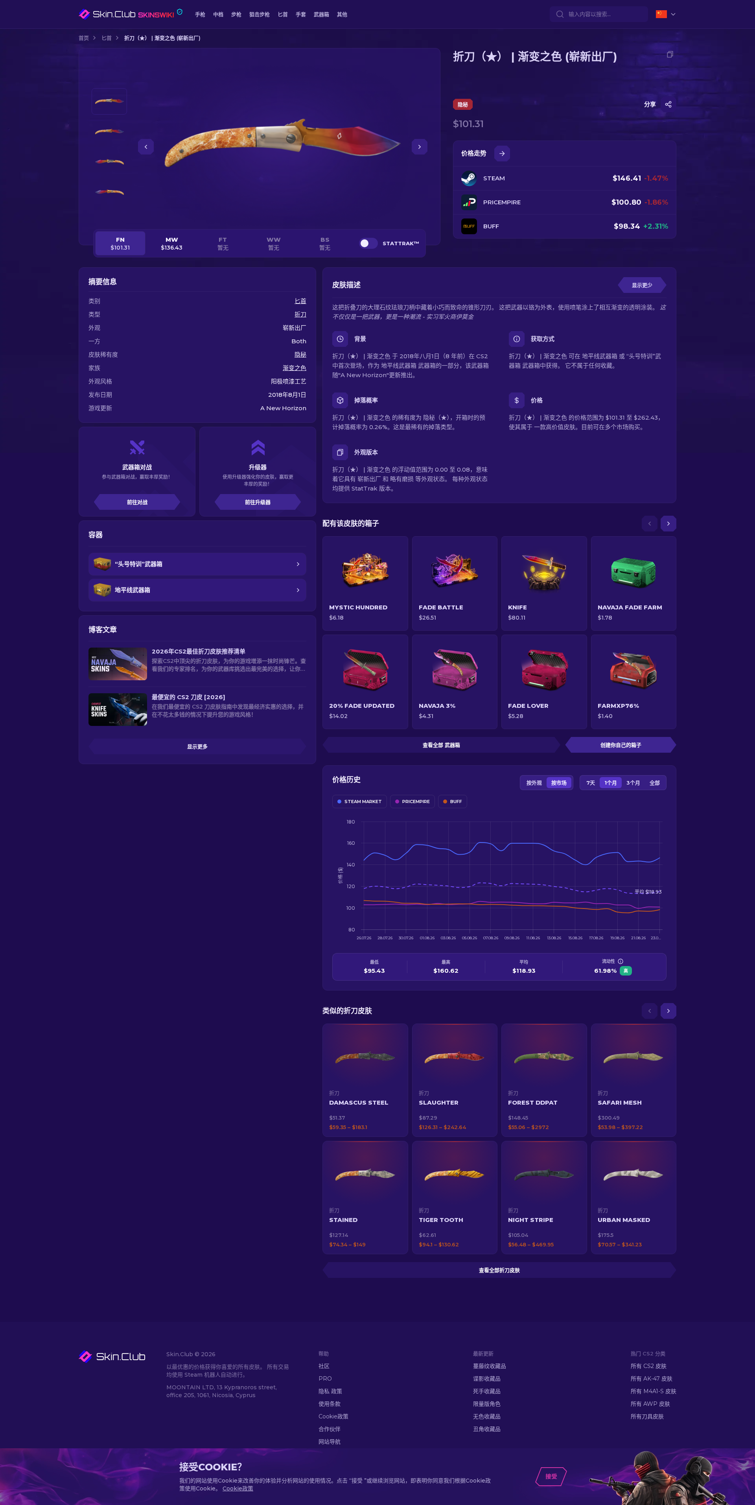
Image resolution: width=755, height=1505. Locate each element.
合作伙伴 (330, 1429)
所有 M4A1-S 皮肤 (653, 1391)
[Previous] (649, 523)
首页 (84, 38)
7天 (590, 782)
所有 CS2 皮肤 (649, 1366)
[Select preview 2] (109, 131)
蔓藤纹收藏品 (489, 1366)
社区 (324, 1366)
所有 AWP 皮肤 (650, 1403)
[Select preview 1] (109, 101)
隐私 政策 (330, 1391)
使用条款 (330, 1403)
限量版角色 (487, 1403)
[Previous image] (146, 147)
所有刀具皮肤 (647, 1416)
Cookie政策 (333, 1416)
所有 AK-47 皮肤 (651, 1378)
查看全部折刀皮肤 (499, 1270)
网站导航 (330, 1441)
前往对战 (137, 502)
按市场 (559, 782)
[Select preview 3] (109, 162)
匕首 (106, 38)
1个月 (610, 782)
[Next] (668, 523)
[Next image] (419, 147)
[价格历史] (502, 153)
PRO (325, 1378)
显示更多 (197, 746)
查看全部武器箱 (441, 745)
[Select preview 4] (109, 192)
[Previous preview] (109, 79)
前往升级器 (258, 502)
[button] (365, 1080)
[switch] (368, 243)
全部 (655, 782)
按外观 (534, 782)
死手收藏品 (487, 1391)
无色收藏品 (487, 1416)
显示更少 (642, 285)
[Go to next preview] (109, 215)
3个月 (633, 782)
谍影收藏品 (487, 1378)
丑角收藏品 (487, 1429)
